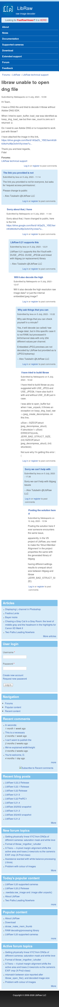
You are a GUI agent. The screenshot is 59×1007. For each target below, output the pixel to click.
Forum (5, 62)
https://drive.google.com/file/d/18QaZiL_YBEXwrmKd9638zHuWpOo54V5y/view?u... (28, 141)
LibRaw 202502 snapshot (18, 806)
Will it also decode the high (28, 277)
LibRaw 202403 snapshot (18, 814)
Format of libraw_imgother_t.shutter (23, 844)
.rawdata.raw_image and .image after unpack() (28, 892)
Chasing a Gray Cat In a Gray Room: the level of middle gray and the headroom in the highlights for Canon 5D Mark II (30, 625)
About (5, 27)
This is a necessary (15, 732)
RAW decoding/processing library (22, 930)
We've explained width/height (20, 747)
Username (9, 652)
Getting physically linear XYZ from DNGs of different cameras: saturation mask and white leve (30, 838)
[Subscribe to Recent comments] (29, 768)
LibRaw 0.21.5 (12, 794)
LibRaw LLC (40, 995)
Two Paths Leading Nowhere (20, 632)
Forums (6, 74)
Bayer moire (11, 617)
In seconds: (11, 725)
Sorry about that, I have (19, 209)
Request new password (15, 678)
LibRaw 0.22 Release (16, 790)
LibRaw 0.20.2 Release (17, 888)
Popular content (13, 707)
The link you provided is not (18, 172)
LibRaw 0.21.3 (12, 810)
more (53, 762)
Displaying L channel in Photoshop (23, 609)
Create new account (13, 675)
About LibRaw (12, 896)
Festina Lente (12, 613)
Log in (27, 165)
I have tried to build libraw (35, 372)
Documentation (10, 38)
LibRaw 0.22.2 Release (17, 782)
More (53, 822)
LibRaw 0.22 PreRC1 (16, 798)
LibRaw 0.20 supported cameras (21, 884)
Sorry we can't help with (38, 469)
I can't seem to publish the (18, 740)
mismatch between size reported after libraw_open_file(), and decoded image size (27, 976)
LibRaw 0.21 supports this (24, 242)
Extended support (12, 56)
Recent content (12, 711)
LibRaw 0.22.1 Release (17, 786)
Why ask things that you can (33, 309)
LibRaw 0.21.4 (12, 802)
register (36, 165)
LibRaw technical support (35, 74)
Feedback (7, 68)
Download (7, 50)
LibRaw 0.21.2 (12, 818)
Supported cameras (13, 44)
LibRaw (25, 8)
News (5, 32)
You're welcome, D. (15, 754)
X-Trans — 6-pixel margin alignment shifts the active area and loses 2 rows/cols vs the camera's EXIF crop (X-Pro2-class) (30, 851)
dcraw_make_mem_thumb (18, 926)
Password (8, 663)
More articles (49, 636)
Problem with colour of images (20, 866)
